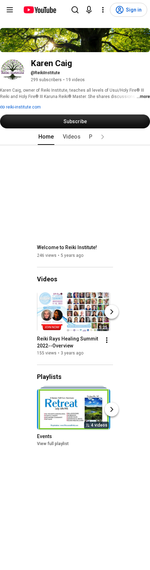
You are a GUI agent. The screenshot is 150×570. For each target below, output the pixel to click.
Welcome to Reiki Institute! (67, 247)
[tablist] (75, 136)
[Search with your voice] (89, 10)
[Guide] (10, 10)
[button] (102, 136)
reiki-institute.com (23, 107)
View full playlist (53, 444)
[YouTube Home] (39, 10)
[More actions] (107, 340)
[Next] (112, 312)
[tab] (46, 136)
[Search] (75, 10)
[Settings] (103, 10)
